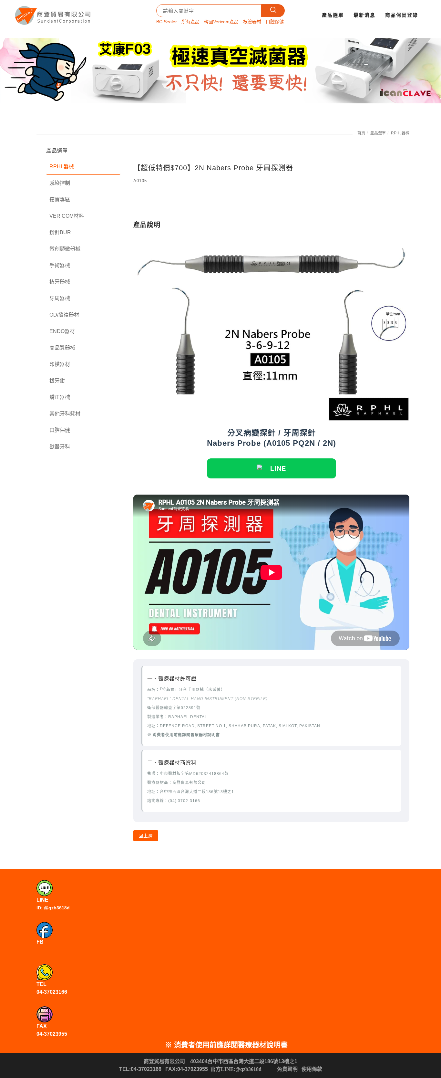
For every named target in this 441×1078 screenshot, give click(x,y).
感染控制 (59, 183)
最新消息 (364, 15)
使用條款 (312, 1069)
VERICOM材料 (66, 216)
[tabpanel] (220, 70)
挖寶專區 (59, 199)
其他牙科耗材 (64, 413)
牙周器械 (59, 298)
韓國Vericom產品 (221, 21)
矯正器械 (59, 397)
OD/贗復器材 (64, 315)
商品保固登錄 (401, 15)
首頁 (361, 133)
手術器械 (59, 265)
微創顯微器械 (64, 249)
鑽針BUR (60, 232)
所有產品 (190, 21)
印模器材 (59, 364)
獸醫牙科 (59, 446)
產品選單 (333, 15)
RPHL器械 (400, 133)
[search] (273, 10)
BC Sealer (166, 21)
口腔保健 (275, 21)
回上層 (145, 835)
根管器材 (252, 21)
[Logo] (53, 13)
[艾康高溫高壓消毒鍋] (220, 70)
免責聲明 (287, 1069)
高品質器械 (62, 348)
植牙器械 (59, 282)
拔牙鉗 (57, 380)
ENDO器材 (62, 331)
